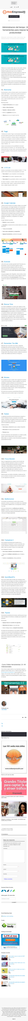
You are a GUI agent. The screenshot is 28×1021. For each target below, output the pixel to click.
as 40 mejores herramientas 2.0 (8, 672)
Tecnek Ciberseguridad (5, 1010)
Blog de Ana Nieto (20, 37)
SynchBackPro (10, 577)
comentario (5, 848)
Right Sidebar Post (5, 737)
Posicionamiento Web (5, 1009)
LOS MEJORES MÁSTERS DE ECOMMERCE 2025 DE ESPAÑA (17, 975)
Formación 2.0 (23, 1009)
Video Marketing (17, 1009)
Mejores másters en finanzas (13, 1015)
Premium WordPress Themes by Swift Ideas (14, 1016)
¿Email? (4, 869)
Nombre (4, 864)
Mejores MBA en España (22, 1015)
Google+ (14, 7)
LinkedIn (16, 7)
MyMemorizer (9, 499)
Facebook (12, 7)
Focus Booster (10, 459)
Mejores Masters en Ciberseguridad (18, 1010)
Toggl (6, 131)
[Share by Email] (13, 726)
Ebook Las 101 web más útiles (7, 774)
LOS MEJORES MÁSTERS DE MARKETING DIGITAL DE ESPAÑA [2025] (17, 982)
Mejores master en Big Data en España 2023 (18, 1011)
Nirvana (6, 377)
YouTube (18, 7)
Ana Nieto (4, 709)
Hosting (10, 1010)
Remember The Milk (11, 343)
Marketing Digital (12, 1009)
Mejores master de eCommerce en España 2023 (10, 1012)
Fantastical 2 (9, 540)
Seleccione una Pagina (14, 3)
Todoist (6, 414)
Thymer (7, 613)
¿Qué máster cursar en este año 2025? (16, 956)
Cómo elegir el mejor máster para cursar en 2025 (17, 962)
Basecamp (7, 90)
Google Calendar (9, 203)
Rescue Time (8, 304)
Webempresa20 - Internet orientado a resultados (9, 37)
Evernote (7, 262)
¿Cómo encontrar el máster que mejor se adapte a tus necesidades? (17, 969)
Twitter (10, 7)
